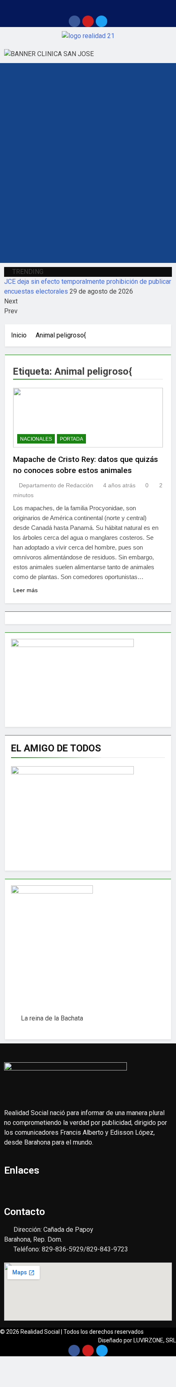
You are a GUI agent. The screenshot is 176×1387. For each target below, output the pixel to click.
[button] (88, 7)
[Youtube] (88, 21)
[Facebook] (74, 21)
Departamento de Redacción (56, 485)
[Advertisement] (88, 171)
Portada (71, 439)
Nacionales (36, 439)
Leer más (25, 590)
